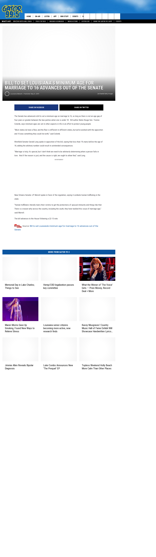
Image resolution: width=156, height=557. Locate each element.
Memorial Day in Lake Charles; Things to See (19, 286)
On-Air (37, 16)
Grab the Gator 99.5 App (102, 21)
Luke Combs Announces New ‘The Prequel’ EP (58, 367)
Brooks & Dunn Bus (57, 21)
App (55, 16)
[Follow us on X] (117, 16)
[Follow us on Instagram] (105, 16)
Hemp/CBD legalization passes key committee (58, 286)
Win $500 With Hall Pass (22, 21)
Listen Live (86, 21)
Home (29, 16)
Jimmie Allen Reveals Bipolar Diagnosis (19, 367)
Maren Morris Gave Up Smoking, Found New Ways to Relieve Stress (20, 328)
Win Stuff (64, 16)
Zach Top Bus (40, 21)
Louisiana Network (16, 94)
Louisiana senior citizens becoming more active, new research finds (56, 328)
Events (118, 21)
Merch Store (73, 21)
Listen (46, 16)
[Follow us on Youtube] (111, 16)
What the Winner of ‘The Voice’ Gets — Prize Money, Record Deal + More (97, 288)
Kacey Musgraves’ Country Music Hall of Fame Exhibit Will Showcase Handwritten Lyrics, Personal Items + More (97, 328)
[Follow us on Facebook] (99, 16)
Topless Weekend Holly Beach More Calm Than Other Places (97, 367)
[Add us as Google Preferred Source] (93, 16)
